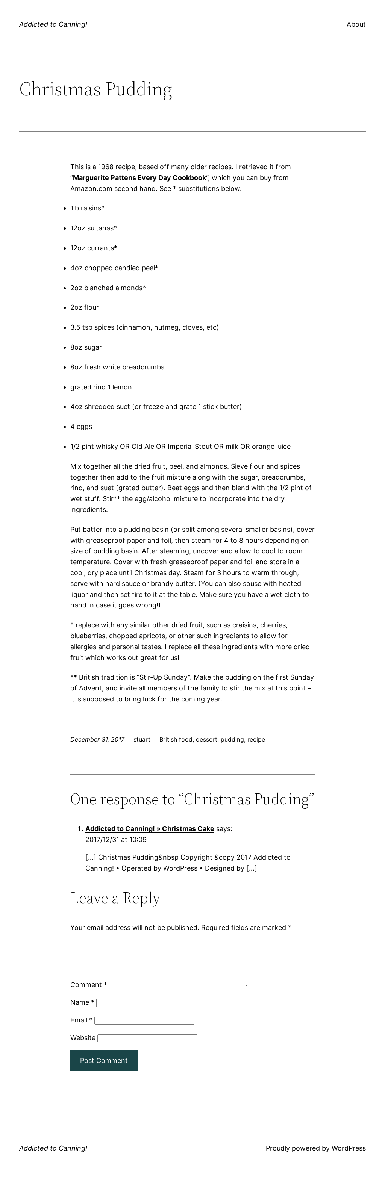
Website (82, 1038)
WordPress (349, 1148)
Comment (88, 985)
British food (175, 739)
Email (81, 1020)
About (356, 24)
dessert (206, 739)
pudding (232, 739)
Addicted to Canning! (53, 24)
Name (82, 1002)
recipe (256, 739)
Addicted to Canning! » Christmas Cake (149, 829)
